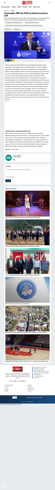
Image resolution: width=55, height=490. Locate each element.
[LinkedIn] (20, 381)
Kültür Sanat (36, 7)
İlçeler (29, 391)
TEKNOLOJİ (31, 389)
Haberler (6, 10)
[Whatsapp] (25, 381)
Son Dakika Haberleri (38, 376)
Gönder (8, 180)
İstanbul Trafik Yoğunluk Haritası (41, 371)
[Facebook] (10, 381)
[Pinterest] (15, 381)
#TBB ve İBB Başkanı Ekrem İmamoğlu (31, 22)
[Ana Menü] (5, 2)
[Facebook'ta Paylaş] (6, 60)
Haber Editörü (16, 156)
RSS (15, 397)
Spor (30, 7)
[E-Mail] (14, 160)
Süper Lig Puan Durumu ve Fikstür (41, 373)
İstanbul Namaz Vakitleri (39, 370)
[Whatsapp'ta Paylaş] (11, 60)
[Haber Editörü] (8, 157)
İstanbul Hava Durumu (39, 368)
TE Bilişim (31, 401)
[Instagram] (17, 381)
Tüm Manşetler (37, 374)
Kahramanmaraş (5, 7)
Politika (19, 7)
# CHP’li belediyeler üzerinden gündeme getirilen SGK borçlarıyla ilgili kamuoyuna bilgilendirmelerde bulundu (23, 25)
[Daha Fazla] (13, 60)
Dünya (7, 391)
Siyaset (12, 10)
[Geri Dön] (4, 486)
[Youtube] (22, 381)
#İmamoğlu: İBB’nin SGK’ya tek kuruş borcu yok (13, 22)
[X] (12, 381)
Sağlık (7, 389)
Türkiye (14, 7)
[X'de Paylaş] (8, 60)
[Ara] (49, 3)
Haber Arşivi (36, 377)
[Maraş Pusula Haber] (27, 3)
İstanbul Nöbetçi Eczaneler (40, 367)
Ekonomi (25, 7)
